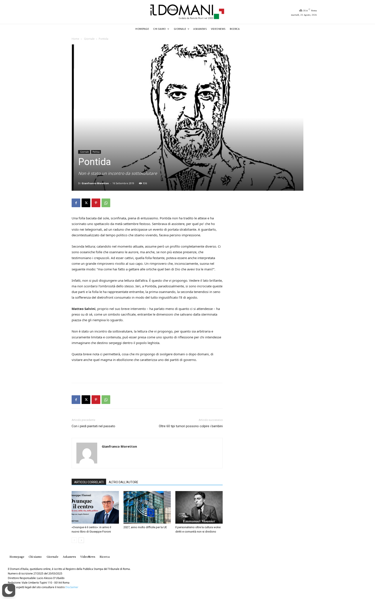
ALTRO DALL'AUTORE (123, 482)
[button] (8, 590)
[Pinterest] (96, 203)
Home (75, 39)
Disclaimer (71, 587)
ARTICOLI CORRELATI (89, 482)
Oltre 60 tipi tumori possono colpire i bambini (191, 426)
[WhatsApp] (106, 203)
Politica (96, 151)
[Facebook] (76, 203)
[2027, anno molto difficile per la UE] (147, 507)
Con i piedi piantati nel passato (93, 426)
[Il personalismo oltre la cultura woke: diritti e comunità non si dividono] (199, 507)
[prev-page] (74, 540)
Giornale (89, 39)
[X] (86, 203)
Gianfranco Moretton (95, 183)
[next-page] (81, 540)
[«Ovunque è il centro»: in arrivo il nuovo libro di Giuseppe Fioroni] (95, 507)
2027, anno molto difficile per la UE (145, 527)
